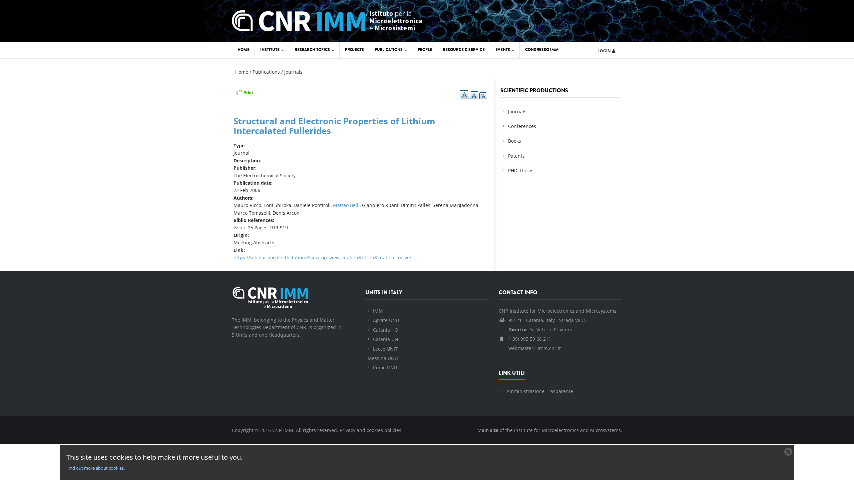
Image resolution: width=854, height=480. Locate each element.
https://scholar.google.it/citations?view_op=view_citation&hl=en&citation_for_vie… (324, 257)
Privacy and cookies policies (370, 430)
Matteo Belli (346, 205)
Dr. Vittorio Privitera (540, 329)
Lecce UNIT (385, 349)
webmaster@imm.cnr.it (534, 348)
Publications (389, 50)
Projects (354, 50)
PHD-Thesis (520, 170)
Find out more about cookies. (95, 468)
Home (244, 50)
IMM (378, 311)
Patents (516, 156)
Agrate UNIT (386, 320)
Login (604, 51)
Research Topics (313, 50)
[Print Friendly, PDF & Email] (245, 92)
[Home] (327, 20)
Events (503, 50)
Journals (293, 72)
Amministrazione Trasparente (539, 391)
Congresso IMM (542, 50)
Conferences (522, 126)
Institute (270, 50)
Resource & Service (464, 50)
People (425, 50)
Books (514, 141)
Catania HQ (385, 330)
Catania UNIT (387, 339)
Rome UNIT (385, 367)
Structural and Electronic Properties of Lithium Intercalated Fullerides (334, 126)
